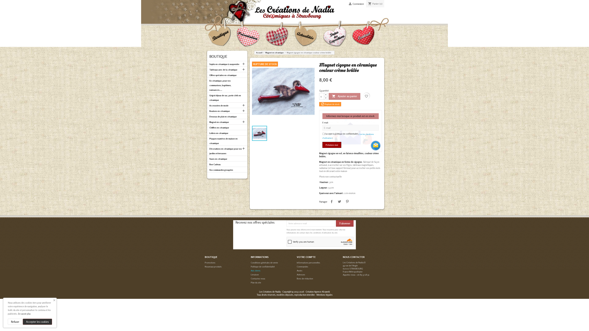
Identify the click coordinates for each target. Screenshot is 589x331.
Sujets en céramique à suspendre (224, 64)
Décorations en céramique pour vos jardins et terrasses (225, 151)
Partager (332, 201)
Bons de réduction (305, 278)
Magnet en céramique (219, 122)
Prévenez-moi (332, 145)
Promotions (210, 262)
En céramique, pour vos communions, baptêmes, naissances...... (220, 85)
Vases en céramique (218, 159)
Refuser (15, 321)
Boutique (218, 56)
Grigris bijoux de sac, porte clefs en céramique (225, 97)
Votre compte (306, 257)
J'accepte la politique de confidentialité (341, 134)
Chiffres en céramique (219, 127)
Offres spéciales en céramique (223, 75)
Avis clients (255, 270)
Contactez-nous (258, 278)
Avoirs (299, 270)
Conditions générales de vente (264, 262)
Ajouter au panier (344, 96)
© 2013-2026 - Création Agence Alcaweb (311, 291)
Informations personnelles (308, 262)
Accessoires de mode (218, 105)
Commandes (302, 266)
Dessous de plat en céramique (223, 116)
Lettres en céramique (218, 133)
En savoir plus (24, 313)
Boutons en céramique (219, 111)
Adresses (301, 274)
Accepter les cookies (37, 321)
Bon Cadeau (215, 164)
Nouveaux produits (213, 266)
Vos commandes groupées (221, 170)
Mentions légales (324, 294)
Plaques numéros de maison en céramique (223, 141)
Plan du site (256, 282)
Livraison (255, 274)
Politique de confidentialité (263, 266)
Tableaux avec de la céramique (223, 69)
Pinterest (347, 201)
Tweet (339, 201)
